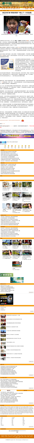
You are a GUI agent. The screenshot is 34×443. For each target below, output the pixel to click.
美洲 (2, 8)
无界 (19, 437)
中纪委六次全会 (25, 201)
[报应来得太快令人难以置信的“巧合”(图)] (3, 326)
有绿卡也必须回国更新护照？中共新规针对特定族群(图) (8, 398)
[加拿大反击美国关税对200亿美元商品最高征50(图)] (3, 319)
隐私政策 (18, 435)
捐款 (8, 435)
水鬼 (4, 200)
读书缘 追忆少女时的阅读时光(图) (5, 291)
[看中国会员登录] (6, 275)
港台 (13, 7)
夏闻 (23, 419)
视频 (32, 7)
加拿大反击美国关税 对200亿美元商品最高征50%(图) (14, 319)
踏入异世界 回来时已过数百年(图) (5, 289)
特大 (29, 14)
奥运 (27, 40)
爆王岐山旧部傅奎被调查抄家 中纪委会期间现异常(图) (8, 382)
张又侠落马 (2, 308)
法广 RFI (3, 123)
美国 (10, 7)
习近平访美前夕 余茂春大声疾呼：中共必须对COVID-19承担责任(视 (10, 396)
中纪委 (29, 201)
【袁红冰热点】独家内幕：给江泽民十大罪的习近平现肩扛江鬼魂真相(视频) (11, 381)
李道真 (13, 418)
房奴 (15, 200)
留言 (26, 14)
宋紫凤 (2, 417)
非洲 (11, 8)
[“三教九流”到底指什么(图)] (3, 342)
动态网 (16, 437)
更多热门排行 (31, 388)
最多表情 (25, 390)
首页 (2, 7)
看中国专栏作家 (4, 416)
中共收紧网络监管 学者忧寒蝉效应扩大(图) (6, 369)
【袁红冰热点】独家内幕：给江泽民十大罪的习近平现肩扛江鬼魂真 (26, 257)
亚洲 (9, 8)
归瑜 (23, 418)
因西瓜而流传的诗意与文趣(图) (5, 285)
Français (25, 435)
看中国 (7, 4)
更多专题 (32, 311)
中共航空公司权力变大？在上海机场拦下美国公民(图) (14, 353)
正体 (22, 14)
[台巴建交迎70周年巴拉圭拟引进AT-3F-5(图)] (3, 315)
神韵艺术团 (10, 436)
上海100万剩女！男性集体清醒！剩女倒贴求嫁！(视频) (8, 397)
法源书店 (14, 436)
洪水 (15, 269)
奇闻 (29, 7)
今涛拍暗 (13, 417)
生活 (26, 7)
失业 (14, 200)
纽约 (18, 7)
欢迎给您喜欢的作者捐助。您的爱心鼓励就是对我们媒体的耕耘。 (10, 120)
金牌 (2, 82)
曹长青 (13, 425)
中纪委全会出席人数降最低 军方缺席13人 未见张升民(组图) (9, 383)
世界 (21, 7)
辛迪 (23, 425)
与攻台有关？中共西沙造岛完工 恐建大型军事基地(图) (9, 160)
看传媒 (25, 436)
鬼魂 (26, 259)
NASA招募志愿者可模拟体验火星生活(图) (7, 172)
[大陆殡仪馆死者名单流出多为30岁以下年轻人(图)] (3, 338)
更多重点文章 (31, 361)
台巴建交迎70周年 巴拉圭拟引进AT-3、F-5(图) (13, 315)
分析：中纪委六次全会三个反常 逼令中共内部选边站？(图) (26, 199)
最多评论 (8, 390)
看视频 (20, 436)
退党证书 (31, 436)
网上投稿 (2, 435)
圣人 (14, 269)
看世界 (4, 10)
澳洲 (7, 8)
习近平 (31, 201)
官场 (8, 7)
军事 (17, 8)
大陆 (5, 7)
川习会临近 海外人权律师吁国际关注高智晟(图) (13, 330)
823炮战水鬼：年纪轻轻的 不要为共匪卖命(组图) (13, 357)
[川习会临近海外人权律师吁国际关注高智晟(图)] (3, 330)
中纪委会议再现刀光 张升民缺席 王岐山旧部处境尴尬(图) (8, 387)
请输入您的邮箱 (11, 430)
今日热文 (2, 180)
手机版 (21, 14)
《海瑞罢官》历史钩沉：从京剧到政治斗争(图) (7, 290)
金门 (6, 200)
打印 (28, 14)
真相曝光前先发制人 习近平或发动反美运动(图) (8, 165)
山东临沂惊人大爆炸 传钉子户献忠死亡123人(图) (7, 395)
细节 (4, 211)
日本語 (32, 435)
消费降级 (26, 211)
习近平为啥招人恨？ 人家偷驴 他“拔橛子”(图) (7, 392)
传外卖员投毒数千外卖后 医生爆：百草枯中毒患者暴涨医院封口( (17, 210)
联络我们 (6, 435)
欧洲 (4, 8)
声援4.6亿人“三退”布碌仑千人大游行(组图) (12, 334)
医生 (19, 212)
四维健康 (2, 425)
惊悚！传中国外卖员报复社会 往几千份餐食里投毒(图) (8, 379)
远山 (12, 419)
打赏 (24, 14)
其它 (19, 8)
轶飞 (1, 419)
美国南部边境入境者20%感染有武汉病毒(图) (8, 168)
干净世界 (6, 436)
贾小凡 (2, 418)
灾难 (18, 269)
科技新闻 (14, 8)
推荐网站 (2, 436)
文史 (24, 7)
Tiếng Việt (28, 435)
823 (5, 200)
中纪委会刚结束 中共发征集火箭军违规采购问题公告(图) (8, 366)
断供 (16, 200)
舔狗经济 (28, 211)
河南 (14, 212)
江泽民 (24, 259)
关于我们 (11, 435)
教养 (7, 211)
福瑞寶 (28, 436)
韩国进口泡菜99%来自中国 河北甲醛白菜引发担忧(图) (9, 154)
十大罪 (28, 259)
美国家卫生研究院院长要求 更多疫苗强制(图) (8, 173)
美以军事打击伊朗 (3, 307)
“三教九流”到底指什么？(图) (10, 342)
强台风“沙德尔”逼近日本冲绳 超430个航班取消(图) (8, 151)
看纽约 (23, 436)
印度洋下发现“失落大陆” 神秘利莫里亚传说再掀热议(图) (9, 155)
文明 (17, 269)
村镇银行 (16, 212)
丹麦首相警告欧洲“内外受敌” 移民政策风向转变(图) (7, 367)
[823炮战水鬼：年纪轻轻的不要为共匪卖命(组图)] (3, 357)
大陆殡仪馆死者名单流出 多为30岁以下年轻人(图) (13, 338)
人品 (5, 211)
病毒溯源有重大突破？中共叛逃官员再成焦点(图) (8, 164)
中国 (33, 59)
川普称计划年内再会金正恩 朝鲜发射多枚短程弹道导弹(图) (10, 158)
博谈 (16, 7)
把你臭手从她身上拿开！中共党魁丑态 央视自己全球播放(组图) (9, 380)
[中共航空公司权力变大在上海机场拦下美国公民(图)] (3, 353)
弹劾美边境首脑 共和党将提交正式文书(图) (7, 169)
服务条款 (15, 435)
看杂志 (17, 436)
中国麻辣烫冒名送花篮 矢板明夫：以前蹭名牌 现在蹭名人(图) (10, 159)
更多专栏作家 (31, 426)
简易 (23, 417)
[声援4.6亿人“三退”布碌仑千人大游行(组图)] (3, 334)
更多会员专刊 (31, 292)
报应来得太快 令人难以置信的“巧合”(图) (12, 326)
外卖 (18, 212)
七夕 (24, 211)
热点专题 (2, 305)
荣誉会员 (29, 130)
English (22, 435)
